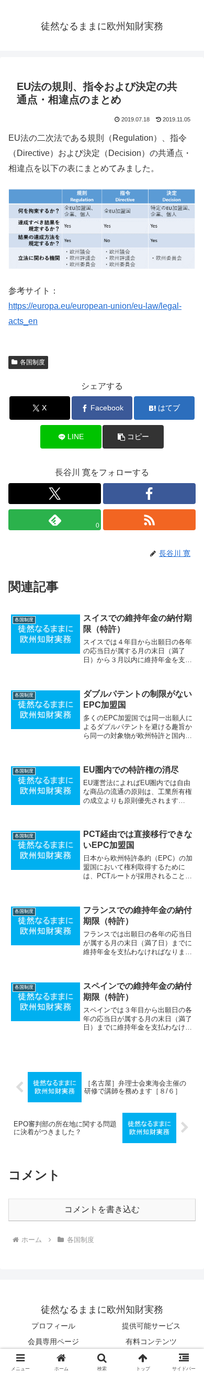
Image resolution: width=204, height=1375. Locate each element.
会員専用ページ (53, 1341)
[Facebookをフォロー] (149, 493)
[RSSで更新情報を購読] (149, 519)
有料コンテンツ (151, 1341)
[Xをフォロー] (54, 493)
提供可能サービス (151, 1326)
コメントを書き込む (102, 1209)
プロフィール (53, 1326)
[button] (133, 437)
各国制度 (32, 362)
